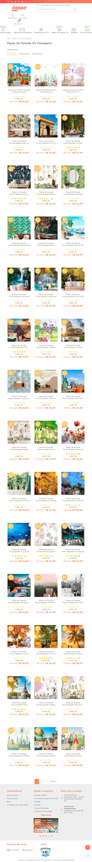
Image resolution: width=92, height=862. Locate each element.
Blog (9, 802)
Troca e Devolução (41, 808)
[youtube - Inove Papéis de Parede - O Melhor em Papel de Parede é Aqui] (49, 836)
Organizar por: (12, 50)
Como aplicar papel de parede (46, 798)
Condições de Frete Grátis (17, 805)
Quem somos (12, 795)
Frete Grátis (58, 6)
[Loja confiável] (45, 852)
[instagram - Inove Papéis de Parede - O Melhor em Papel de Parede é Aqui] (40, 836)
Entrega (37, 802)
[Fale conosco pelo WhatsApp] (87, 847)
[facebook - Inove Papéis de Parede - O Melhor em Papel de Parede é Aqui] (43, 836)
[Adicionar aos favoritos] (30, 65)
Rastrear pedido (40, 795)
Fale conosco (12, 798)
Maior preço (37, 54)
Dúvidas (37, 805)
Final (53, 781)
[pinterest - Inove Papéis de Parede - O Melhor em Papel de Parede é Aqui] (46, 836)
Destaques (12, 54)
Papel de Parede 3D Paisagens (21, 38)
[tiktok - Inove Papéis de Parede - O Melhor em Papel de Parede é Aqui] (52, 836)
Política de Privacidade (43, 811)
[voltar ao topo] (87, 855)
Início (8, 38)
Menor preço (24, 54)
